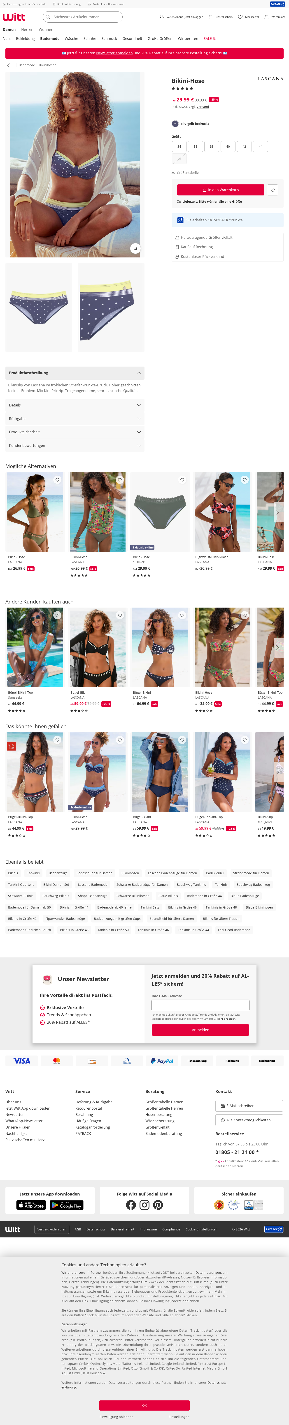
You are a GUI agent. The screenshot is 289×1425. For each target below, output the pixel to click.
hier (217, 1296)
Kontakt (223, 1091)
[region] (144, 1341)
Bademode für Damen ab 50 (29, 907)
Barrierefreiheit (122, 1229)
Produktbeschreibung (28, 372)
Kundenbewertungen (27, 445)
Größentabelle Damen (164, 1101)
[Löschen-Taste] (118, 17)
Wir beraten (188, 38)
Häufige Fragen (88, 1120)
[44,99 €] (35, 647)
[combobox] (92, 16)
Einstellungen (179, 1417)
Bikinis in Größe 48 (74, 930)
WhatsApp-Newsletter (24, 1120)
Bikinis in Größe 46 (182, 907)
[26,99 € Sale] (35, 512)
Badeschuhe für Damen (94, 873)
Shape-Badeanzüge (92, 896)
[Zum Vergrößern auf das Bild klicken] (135, 248)
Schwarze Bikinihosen (133, 896)
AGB (78, 1229)
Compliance (171, 1229)
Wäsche (71, 38)
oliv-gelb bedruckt (195, 124)
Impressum (148, 1229)
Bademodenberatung (163, 1133)
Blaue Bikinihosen (259, 907)
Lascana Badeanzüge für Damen (172, 873)
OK (144, 1405)
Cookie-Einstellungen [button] (201, 1229)
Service (82, 1091)
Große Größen (160, 38)
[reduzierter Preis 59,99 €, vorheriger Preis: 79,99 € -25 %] (97, 647)
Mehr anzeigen (226, 1019)
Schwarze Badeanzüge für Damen (142, 884)
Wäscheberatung (160, 1120)
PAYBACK (83, 1133)
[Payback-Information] (274, 1229)
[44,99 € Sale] (35, 772)
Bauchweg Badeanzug (253, 884)
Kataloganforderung (92, 1127)
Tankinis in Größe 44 (193, 930)
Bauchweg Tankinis (191, 884)
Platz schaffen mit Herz (24, 1139)
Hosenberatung (158, 1114)
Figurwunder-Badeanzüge (65, 918)
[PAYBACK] (277, 4)
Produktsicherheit (24, 431)
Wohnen (46, 29)
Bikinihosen (47, 65)
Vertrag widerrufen (51, 1229)
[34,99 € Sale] (222, 647)
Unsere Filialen (17, 1127)
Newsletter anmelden (114, 52)
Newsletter (14, 1114)
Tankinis (33, 873)
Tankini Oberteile (21, 884)
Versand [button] (203, 107)
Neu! (7, 38)
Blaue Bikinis (168, 896)
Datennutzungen (208, 1272)
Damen (9, 29)
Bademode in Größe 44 (204, 896)
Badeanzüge (58, 873)
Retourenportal (88, 1108)
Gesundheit (132, 38)
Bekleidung (25, 38)
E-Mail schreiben (237, 1107)
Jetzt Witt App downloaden (27, 1108)
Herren (27, 29)
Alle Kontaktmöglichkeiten (248, 1120)
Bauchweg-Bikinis (55, 896)
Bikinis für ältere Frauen (221, 918)
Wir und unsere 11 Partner (81, 1272)
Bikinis (13, 873)
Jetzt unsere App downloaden (50, 1194)
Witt (9, 1091)
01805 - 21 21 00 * (237, 1152)
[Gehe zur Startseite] (14, 17)
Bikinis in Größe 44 (74, 907)
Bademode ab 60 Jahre (114, 907)
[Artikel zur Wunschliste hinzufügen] (272, 189)
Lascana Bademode (92, 884)
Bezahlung (84, 1114)
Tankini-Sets (150, 907)
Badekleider (215, 873)
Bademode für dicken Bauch (29, 930)
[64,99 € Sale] (160, 647)
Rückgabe (17, 418)
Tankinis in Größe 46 (153, 930)
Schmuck (109, 38)
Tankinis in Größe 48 (221, 907)
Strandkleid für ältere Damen (172, 918)
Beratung (154, 1091)
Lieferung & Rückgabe (93, 1101)
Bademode (49, 38)
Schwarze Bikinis (20, 896)
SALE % (210, 38)
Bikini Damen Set (56, 884)
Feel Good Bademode (234, 930)
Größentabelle (188, 172)
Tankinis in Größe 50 (113, 930)
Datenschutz (95, 1229)
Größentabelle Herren (164, 1108)
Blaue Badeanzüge (245, 896)
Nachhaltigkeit (17, 1133)
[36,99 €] (222, 512)
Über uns (13, 1101)
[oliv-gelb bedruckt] (175, 123)
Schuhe (90, 38)
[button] (7, 65)
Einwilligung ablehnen (116, 1417)
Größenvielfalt (157, 1127)
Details (15, 405)
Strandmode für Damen (251, 873)
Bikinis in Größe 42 (22, 918)
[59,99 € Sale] (160, 772)
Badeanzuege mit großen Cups (117, 918)
